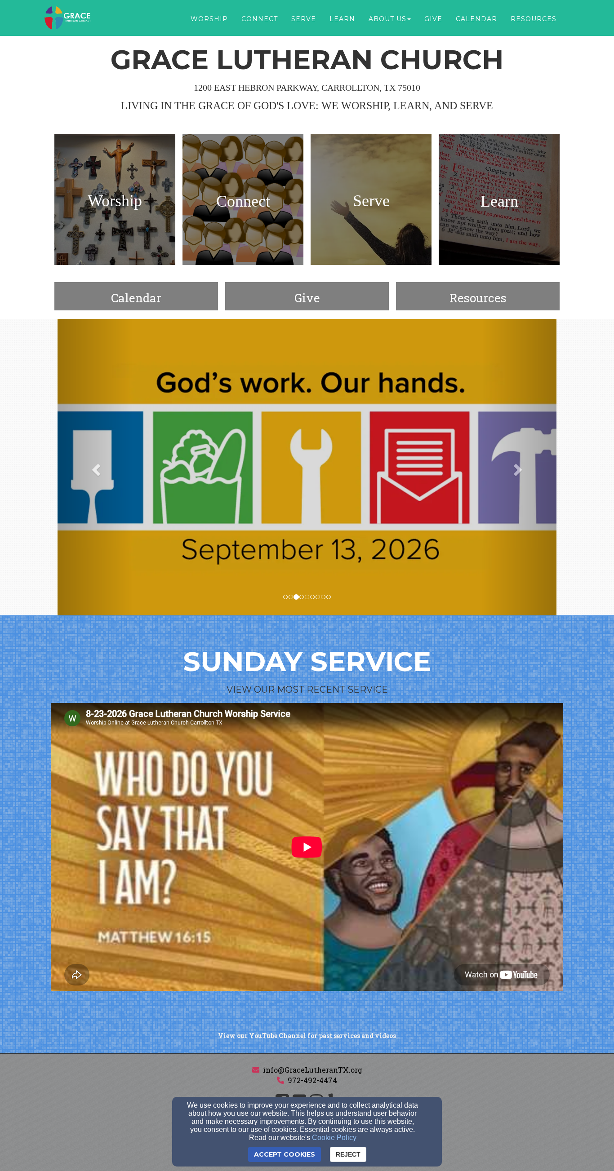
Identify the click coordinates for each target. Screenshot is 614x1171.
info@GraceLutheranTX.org (312, 1069)
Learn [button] (342, 19)
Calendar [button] (476, 19)
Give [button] (433, 19)
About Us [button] (387, 19)
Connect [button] (259, 19)
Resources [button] (533, 19)
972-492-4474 (312, 1080)
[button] (95, 467)
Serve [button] (303, 19)
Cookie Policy (334, 1137)
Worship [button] (209, 19)
